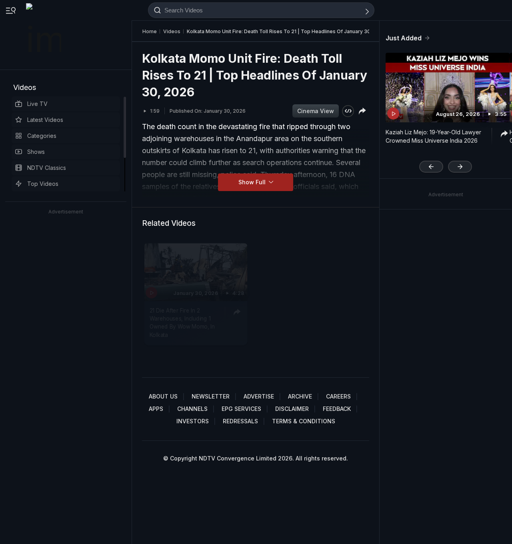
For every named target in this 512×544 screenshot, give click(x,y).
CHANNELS (192, 408)
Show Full (252, 182)
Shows (36, 151)
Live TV (37, 103)
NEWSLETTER (211, 396)
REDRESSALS (240, 421)
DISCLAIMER (292, 408)
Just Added (404, 38)
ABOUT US (163, 396)
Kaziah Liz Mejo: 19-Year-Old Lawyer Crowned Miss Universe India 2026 (433, 136)
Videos (24, 87)
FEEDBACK (337, 408)
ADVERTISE (259, 396)
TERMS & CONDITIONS (303, 421)
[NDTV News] (44, 35)
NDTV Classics (46, 167)
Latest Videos (45, 119)
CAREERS (338, 396)
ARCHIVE (300, 396)
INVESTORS (192, 421)
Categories (41, 135)
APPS (156, 408)
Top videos (42, 183)
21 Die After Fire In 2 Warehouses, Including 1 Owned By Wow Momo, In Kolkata (182, 322)
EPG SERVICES (241, 408)
